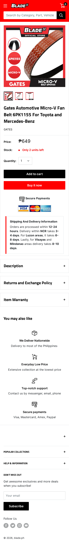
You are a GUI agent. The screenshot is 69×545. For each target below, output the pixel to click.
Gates (8, 129)
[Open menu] (5, 5)
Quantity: (10, 161)
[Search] (61, 15)
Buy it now (34, 185)
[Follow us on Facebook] (6, 525)
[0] (62, 6)
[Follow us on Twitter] (12, 525)
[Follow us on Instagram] (19, 525)
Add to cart (34, 174)
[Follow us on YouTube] (26, 525)
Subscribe (16, 506)
